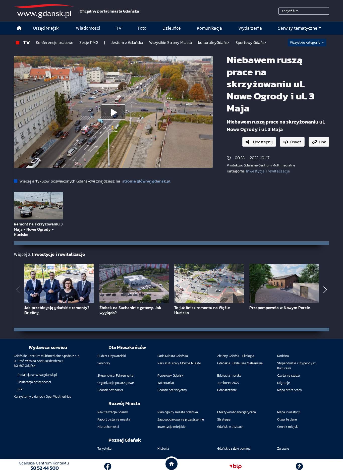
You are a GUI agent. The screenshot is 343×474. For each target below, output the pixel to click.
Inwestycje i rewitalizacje (268, 171)
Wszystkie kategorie (305, 42)
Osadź (295, 142)
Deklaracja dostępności (34, 382)
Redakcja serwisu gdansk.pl (37, 374)
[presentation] (18, 290)
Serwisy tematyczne (297, 28)
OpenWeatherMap (58, 396)
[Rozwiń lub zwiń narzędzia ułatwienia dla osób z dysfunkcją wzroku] (299, 466)
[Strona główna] (19, 28)
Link (322, 142)
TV (26, 42)
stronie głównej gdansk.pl (146, 181)
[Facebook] (107, 466)
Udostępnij (263, 142)
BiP (20, 389)
